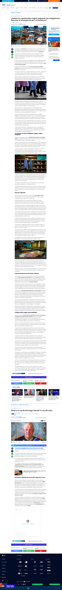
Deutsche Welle (17, 412)
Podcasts (3, 7)
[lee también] (18, 472)
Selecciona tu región (6, 0)
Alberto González (15, 22)
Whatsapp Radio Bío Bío (55, 584)
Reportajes (4, 577)
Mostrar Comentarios (28, 377)
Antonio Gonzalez (19, 416)
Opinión (30, 7)
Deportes (21, 7)
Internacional (12, 7)
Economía (17, 7)
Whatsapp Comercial (38, 584)
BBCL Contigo (40, 7)
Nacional (7, 7)
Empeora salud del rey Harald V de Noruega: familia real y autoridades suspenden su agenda (34, 471)
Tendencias (26, 7)
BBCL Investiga (34, 7)
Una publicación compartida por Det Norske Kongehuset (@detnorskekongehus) (28, 536)
